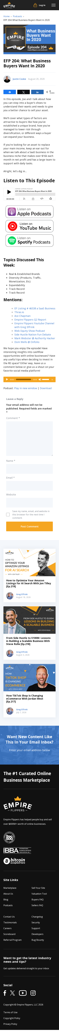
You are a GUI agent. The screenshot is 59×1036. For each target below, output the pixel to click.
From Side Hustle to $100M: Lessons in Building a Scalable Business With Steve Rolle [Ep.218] (28, 640)
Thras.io (19, 312)
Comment (13, 418)
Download (46, 388)
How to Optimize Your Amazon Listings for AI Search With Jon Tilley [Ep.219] (28, 583)
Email (10, 477)
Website (11, 494)
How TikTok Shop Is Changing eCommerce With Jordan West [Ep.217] (24, 698)
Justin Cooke (19, 78)
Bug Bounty (38, 939)
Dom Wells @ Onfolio (26, 342)
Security (36, 922)
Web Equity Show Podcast (29, 330)
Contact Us (9, 916)
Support (36, 928)
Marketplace (9, 887)
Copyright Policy (11, 1018)
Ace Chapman (22, 315)
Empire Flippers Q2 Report (30, 319)
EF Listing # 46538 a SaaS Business (34, 308)
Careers (7, 928)
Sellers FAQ (37, 905)
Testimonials (10, 922)
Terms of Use (10, 1012)
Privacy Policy (10, 1023)
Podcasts (8, 905)
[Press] (9, 837)
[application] (29, 379)
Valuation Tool (39, 893)
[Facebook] (4, 993)
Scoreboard (9, 934)
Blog (5, 899)
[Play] (7, 379)
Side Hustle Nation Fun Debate (32, 334)
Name (10, 460)
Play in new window (25, 388)
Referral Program (12, 939)
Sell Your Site (38, 887)
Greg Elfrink (22, 594)
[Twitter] (12, 993)
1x (52, 379)
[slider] (46, 379)
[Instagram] (33, 993)
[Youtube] (23, 993)
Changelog (37, 916)
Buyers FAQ (37, 899)
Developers (37, 934)
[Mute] (40, 379)
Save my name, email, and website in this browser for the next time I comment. (31, 514)
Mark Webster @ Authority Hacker (34, 338)
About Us (8, 893)
